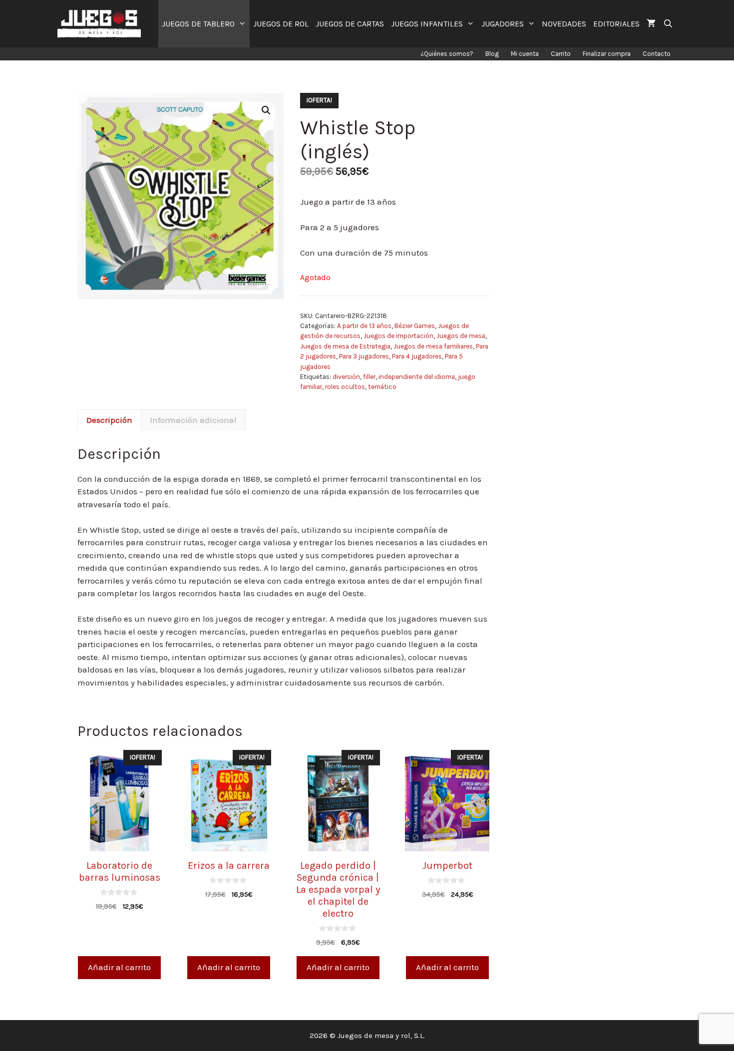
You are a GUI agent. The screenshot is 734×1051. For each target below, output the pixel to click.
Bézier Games (414, 326)
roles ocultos (345, 386)
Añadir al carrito (119, 967)
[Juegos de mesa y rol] (101, 23)
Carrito (561, 53)
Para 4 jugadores (417, 356)
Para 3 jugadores (364, 356)
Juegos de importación (398, 336)
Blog (492, 53)
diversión (346, 376)
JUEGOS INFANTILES (427, 23)
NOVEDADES (564, 23)
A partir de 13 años (364, 326)
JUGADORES (502, 23)
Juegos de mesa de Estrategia (345, 346)
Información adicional (193, 420)
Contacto (657, 53)
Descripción (109, 420)
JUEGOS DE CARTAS (350, 23)
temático (382, 386)
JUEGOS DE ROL (281, 23)
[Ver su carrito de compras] (651, 23)
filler (369, 376)
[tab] (109, 420)
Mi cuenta (525, 53)
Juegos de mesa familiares (433, 346)
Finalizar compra (607, 53)
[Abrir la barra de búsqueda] (668, 23)
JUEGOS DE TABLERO (198, 23)
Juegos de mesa (460, 336)
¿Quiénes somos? (446, 53)
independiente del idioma (416, 376)
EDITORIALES (616, 23)
